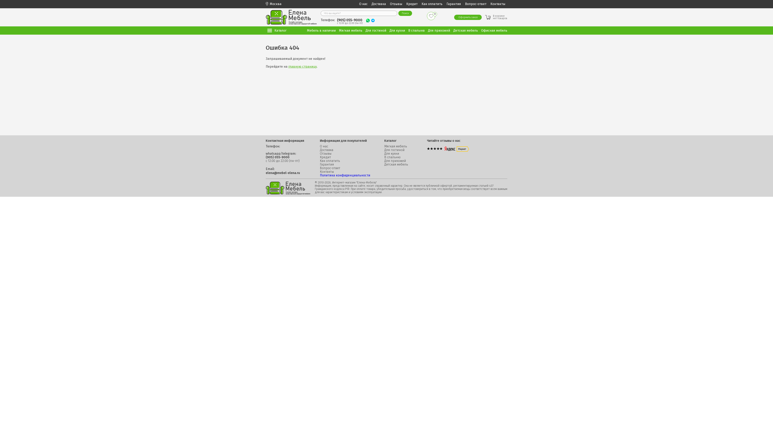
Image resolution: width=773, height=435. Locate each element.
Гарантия (453, 4)
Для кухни (391, 153)
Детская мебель (396, 164)
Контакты (497, 4)
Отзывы (396, 4)
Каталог (280, 30)
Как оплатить (432, 4)
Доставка (379, 4)
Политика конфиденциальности (345, 175)
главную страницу (302, 66)
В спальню (392, 157)
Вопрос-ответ (475, 4)
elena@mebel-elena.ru (283, 173)
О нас (363, 4)
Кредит (412, 4)
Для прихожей (395, 161)
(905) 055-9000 (349, 20)
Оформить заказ (468, 17)
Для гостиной (394, 150)
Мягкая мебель (395, 146)
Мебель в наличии (321, 30)
